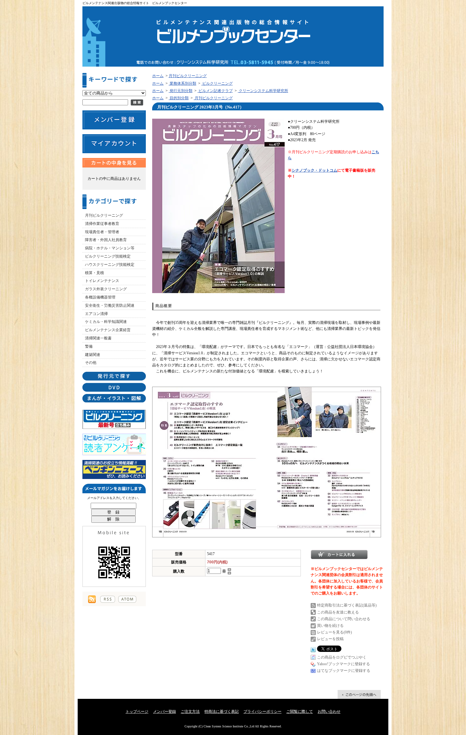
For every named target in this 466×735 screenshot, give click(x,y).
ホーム (158, 76)
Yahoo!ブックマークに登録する (343, 664)
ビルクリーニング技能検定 (108, 256)
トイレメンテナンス (102, 281)
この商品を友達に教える (338, 612)
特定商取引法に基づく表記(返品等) (347, 605)
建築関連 (92, 354)
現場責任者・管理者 (102, 232)
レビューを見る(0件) (334, 632)
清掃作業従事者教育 (102, 223)
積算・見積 (94, 273)
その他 (90, 362)
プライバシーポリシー (262, 711)
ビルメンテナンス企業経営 (108, 330)
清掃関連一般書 (98, 338)
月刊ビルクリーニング (104, 215)
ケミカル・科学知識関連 (106, 321)
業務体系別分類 (182, 83)
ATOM (127, 599)
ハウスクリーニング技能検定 (109, 264)
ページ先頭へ (359, 694)
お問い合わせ (329, 711)
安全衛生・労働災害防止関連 (109, 305)
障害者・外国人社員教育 (106, 240)
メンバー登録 (164, 711)
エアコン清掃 (96, 314)
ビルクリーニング (217, 83)
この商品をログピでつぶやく (341, 657)
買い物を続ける (330, 625)
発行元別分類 (180, 91)
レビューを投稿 (330, 639)
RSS (107, 599)
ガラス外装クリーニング (106, 289)
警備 (89, 346)
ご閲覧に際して (299, 711)
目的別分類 (179, 98)
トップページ (137, 711)
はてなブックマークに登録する (343, 670)
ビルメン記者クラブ (215, 91)
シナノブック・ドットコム (314, 170)
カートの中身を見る (114, 162)
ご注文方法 (190, 711)
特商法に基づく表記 (221, 711)
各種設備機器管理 (100, 297)
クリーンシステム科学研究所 (263, 91)
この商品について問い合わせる (343, 619)
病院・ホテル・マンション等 (109, 248)
